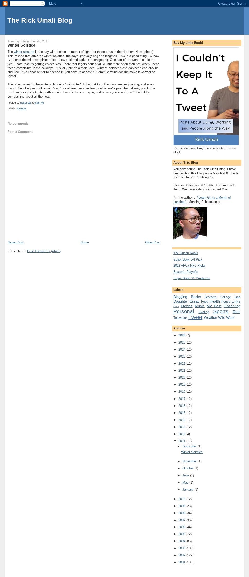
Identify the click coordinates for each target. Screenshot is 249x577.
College (225, 297)
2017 (182, 398)
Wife (221, 318)
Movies (187, 306)
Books (196, 297)
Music (200, 306)
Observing (232, 306)
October (188, 468)
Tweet (195, 317)
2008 (182, 513)
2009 (182, 506)
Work (230, 318)
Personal (183, 311)
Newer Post (16, 242)
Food (204, 301)
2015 (182, 413)
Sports (220, 311)
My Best (214, 306)
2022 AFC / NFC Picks (189, 265)
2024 (182, 349)
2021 (182, 370)
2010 (182, 499)
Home (84, 242)
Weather (22, 108)
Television (180, 318)
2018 (182, 391)
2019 (182, 384)
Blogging (180, 297)
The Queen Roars (185, 253)
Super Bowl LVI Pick (187, 259)
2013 (182, 427)
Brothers (211, 297)
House (225, 301)
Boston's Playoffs (185, 272)
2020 (182, 377)
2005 (182, 534)
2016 (182, 406)
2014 (182, 420)
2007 (182, 520)
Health (215, 301)
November (190, 461)
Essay (194, 301)
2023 (182, 356)
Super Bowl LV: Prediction (191, 278)
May (185, 482)
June (186, 475)
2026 (182, 335)
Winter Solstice (192, 452)
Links (236, 301)
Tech (236, 312)
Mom (176, 306)
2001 (182, 562)
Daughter (180, 301)
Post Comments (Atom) (44, 251)
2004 (182, 541)
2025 (182, 342)
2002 (182, 555)
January (188, 489)
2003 (182, 548)
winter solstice (24, 52)
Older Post (152, 242)
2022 (182, 363)
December (190, 446)
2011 (182, 441)
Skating (203, 312)
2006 (182, 527)
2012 (182, 434)
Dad (237, 297)
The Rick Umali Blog (39, 20)
